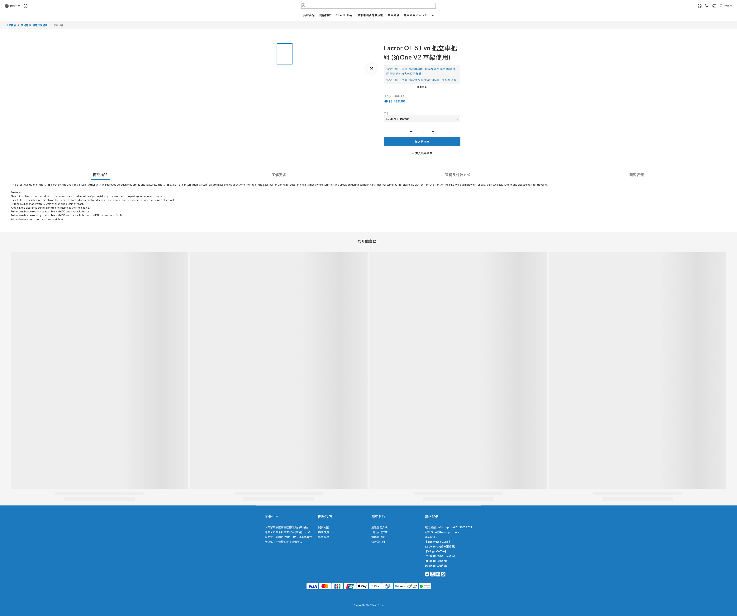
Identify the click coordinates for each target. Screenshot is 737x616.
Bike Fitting (344, 15)
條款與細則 (378, 541)
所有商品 (309, 15)
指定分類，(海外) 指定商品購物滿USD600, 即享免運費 (421, 80)
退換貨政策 (378, 536)
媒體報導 (323, 536)
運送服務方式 (379, 527)
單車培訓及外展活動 (370, 15)
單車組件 (59, 25)
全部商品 (11, 25)
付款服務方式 (379, 532)
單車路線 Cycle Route (419, 15)
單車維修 (393, 15)
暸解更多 (297, 541)
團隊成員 (323, 532)
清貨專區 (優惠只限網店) (35, 25)
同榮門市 (325, 15)
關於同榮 (323, 527)
